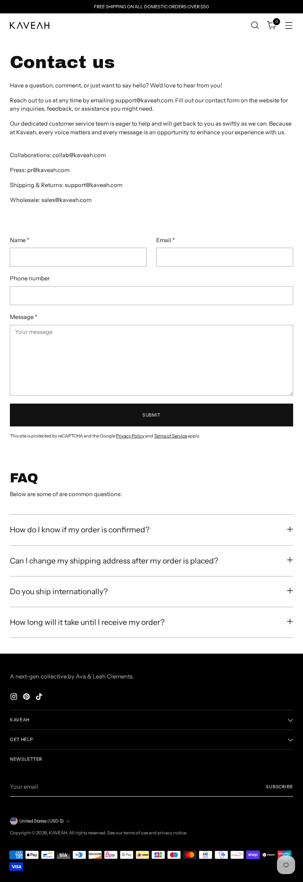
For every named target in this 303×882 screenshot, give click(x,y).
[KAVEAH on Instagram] (14, 698)
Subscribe (279, 786)
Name (19, 240)
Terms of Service (170, 436)
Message (23, 317)
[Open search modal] (255, 25)
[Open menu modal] (289, 25)
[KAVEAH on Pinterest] (27, 698)
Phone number (30, 278)
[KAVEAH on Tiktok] (40, 698)
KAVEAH (58, 833)
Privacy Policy (130, 436)
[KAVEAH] (29, 25)
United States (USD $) (41, 821)
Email (165, 240)
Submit (151, 415)
